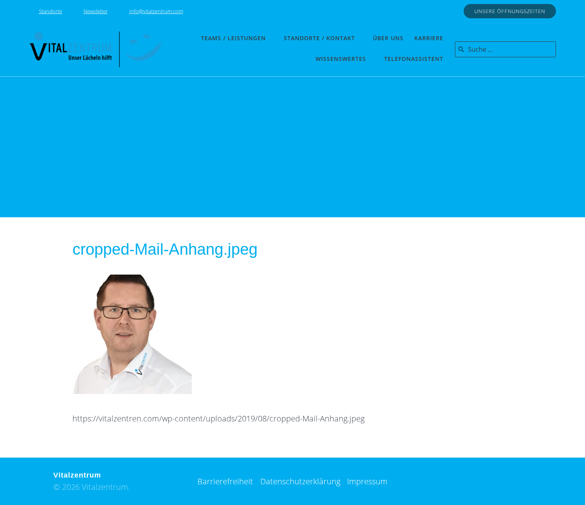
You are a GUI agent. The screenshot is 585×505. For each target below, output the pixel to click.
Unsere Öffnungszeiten (509, 11)
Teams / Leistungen (233, 38)
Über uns (388, 38)
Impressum (367, 481)
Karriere (428, 38)
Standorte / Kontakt (319, 38)
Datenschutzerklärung (300, 481)
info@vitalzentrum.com (156, 11)
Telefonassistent (413, 58)
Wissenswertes (341, 58)
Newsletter (96, 11)
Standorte (50, 11)
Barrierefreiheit (225, 481)
